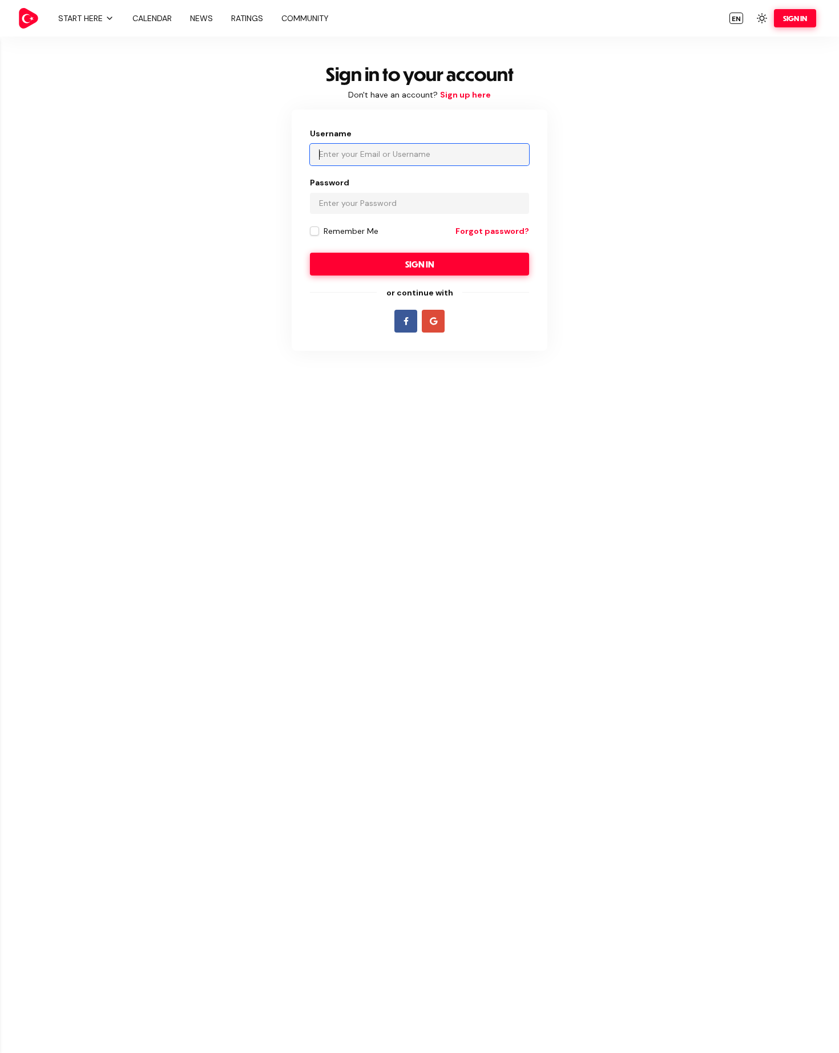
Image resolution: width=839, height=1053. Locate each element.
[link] (28, 18)
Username (331, 133)
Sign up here (465, 95)
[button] (84, 18)
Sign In (795, 18)
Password (329, 182)
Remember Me (351, 231)
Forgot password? (492, 231)
